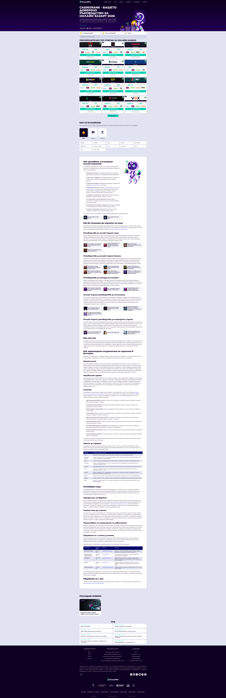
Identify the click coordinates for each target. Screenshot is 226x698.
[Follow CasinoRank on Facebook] (131, 674)
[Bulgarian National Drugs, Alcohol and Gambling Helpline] (102, 685)
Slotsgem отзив (90, 93)
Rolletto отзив (90, 110)
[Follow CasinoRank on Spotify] (142, 674)
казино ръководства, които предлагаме (117, 229)
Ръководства (137, 1)
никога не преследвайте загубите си (118, 503)
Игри (115, 1)
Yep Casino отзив (113, 93)
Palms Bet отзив (135, 74)
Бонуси (121, 1)
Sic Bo (89, 656)
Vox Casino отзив (135, 110)
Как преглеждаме (136, 656)
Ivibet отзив (113, 74)
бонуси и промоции (95, 185)
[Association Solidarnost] (111, 685)
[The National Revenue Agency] (93, 685)
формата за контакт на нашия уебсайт (95, 583)
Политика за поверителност (136, 660)
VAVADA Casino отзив (135, 56)
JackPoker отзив (113, 110)
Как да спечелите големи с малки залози (112, 656)
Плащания (128, 1)
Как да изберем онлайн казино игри (112, 654)
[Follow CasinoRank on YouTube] (139, 674)
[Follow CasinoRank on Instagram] (134, 674)
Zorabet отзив (113, 56)
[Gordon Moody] (120, 685)
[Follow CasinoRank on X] (137, 674)
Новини (144, 1)
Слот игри (89, 658)
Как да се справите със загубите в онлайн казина (112, 660)
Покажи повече (112, 115)
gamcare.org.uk (106, 562)
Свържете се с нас (136, 654)
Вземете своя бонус (90, 54)
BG (80, 674)
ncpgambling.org (106, 554)
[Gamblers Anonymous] (128, 685)
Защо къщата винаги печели (112, 652)
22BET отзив (135, 93)
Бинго (89, 652)
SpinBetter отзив (90, 74)
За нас (136, 652)
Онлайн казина (107, 1)
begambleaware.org (106, 557)
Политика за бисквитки (113, 696)
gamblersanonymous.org (107, 551)
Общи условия (94, 696)
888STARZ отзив (90, 56)
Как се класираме (136, 658)
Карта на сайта (132, 696)
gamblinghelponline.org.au (108, 567)
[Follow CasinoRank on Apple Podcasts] (145, 674)
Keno (89, 654)
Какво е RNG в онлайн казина (112, 658)
